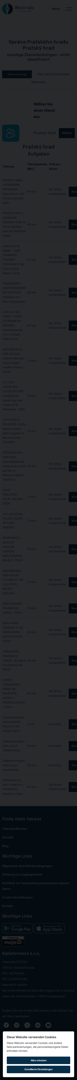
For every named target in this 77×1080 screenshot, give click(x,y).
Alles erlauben (39, 1060)
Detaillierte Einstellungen (39, 1069)
